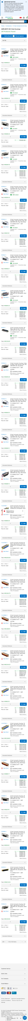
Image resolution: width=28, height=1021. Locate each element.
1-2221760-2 (4, 686)
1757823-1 (3, 255)
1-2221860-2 (4, 579)
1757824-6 (3, 904)
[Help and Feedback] (25, 1018)
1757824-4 (3, 151)
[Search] (25, 21)
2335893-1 (3, 831)
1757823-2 (3, 186)
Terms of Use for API (17, 1000)
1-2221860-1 (4, 760)
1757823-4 (3, 398)
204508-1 (3, 290)
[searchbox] (12, 21)
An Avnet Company (5, 1010)
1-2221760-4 (4, 542)
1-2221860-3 (4, 615)
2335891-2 (3, 795)
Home (2, 26)
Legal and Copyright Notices (18, 998)
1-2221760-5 (4, 723)
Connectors (9, 26)
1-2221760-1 (4, 505)
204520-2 (3, 867)
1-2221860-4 (4, 650)
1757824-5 (3, 84)
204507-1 (3, 470)
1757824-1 (3, 49)
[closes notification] (26, 2)
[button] (2, 18)
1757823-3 (3, 219)
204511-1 (3, 327)
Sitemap (3, 1002)
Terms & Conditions (6, 1000)
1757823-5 (3, 434)
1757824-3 (3, 363)
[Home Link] (12, 18)
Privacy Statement (5, 998)
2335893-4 (4, 120)
